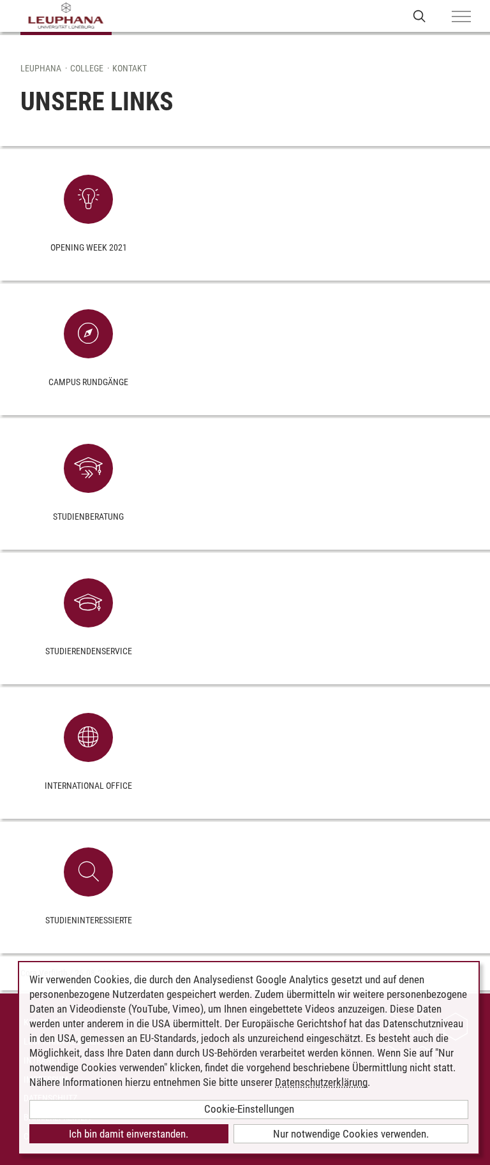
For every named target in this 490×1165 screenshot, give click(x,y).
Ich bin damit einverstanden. (128, 1133)
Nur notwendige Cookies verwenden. (351, 1133)
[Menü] (461, 17)
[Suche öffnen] (419, 15)
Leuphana (40, 68)
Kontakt (129, 68)
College (86, 68)
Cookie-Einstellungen (249, 1109)
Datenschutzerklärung (321, 1082)
